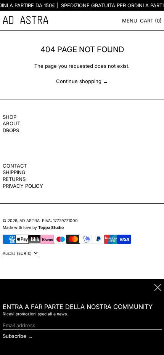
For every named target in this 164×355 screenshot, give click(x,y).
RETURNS (14, 179)
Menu (129, 21)
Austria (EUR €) (18, 253)
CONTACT (15, 166)
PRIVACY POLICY (23, 186)
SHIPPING (14, 172)
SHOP (9, 117)
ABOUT (11, 123)
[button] (151, 20)
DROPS (11, 130)
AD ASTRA (29, 220)
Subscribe (14, 336)
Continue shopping (78, 81)
